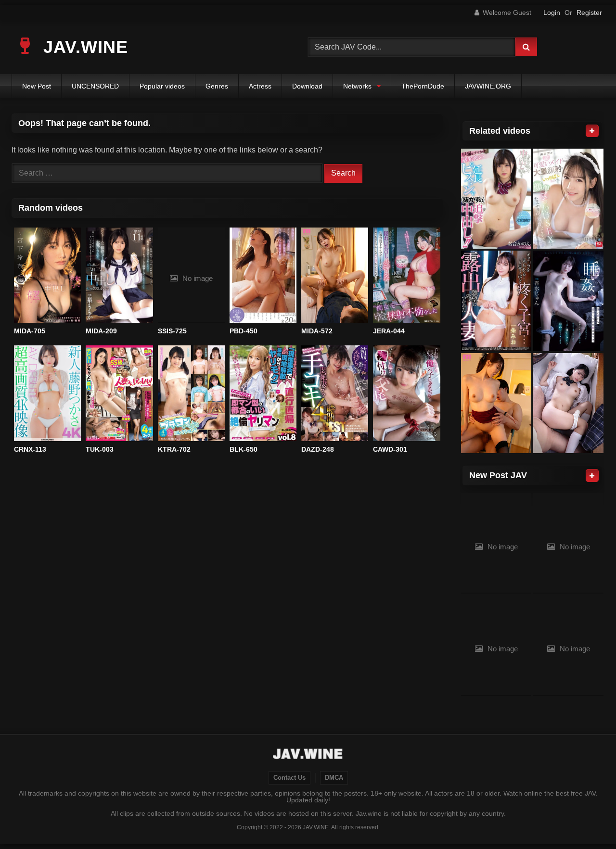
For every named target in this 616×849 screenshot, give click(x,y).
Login (551, 12)
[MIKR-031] (496, 403)
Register (589, 12)
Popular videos (162, 86)
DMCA (334, 777)
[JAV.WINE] (308, 755)
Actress (260, 86)
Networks (357, 86)
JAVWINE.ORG (488, 86)
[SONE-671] (568, 199)
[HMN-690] (568, 301)
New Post (36, 86)
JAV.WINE (83, 47)
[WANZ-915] (496, 199)
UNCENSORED (95, 86)
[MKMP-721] (568, 403)
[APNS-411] (496, 301)
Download (307, 86)
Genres (216, 86)
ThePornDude (422, 86)
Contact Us (289, 777)
